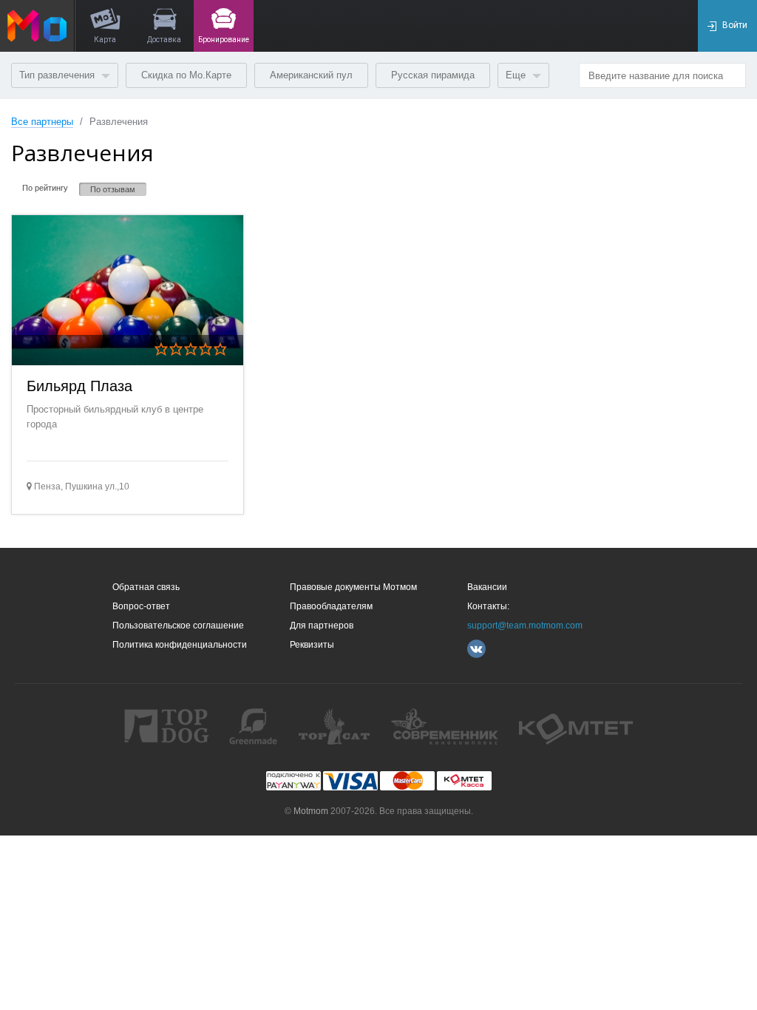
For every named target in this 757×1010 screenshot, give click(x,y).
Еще (517, 75)
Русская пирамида (433, 75)
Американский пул (311, 75)
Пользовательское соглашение (178, 625)
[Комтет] (576, 726)
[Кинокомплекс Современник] (444, 726)
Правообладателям (331, 606)
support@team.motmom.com (525, 625)
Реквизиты (312, 645)
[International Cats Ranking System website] (334, 726)
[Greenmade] (253, 726)
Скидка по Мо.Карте (186, 75)
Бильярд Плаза (79, 386)
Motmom (310, 811)
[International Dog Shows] (166, 726)
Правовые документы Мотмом (353, 587)
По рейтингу (45, 187)
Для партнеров (321, 625)
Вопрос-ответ (141, 606)
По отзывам (112, 189)
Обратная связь (146, 587)
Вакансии (487, 587)
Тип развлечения (58, 75)
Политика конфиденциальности (179, 645)
